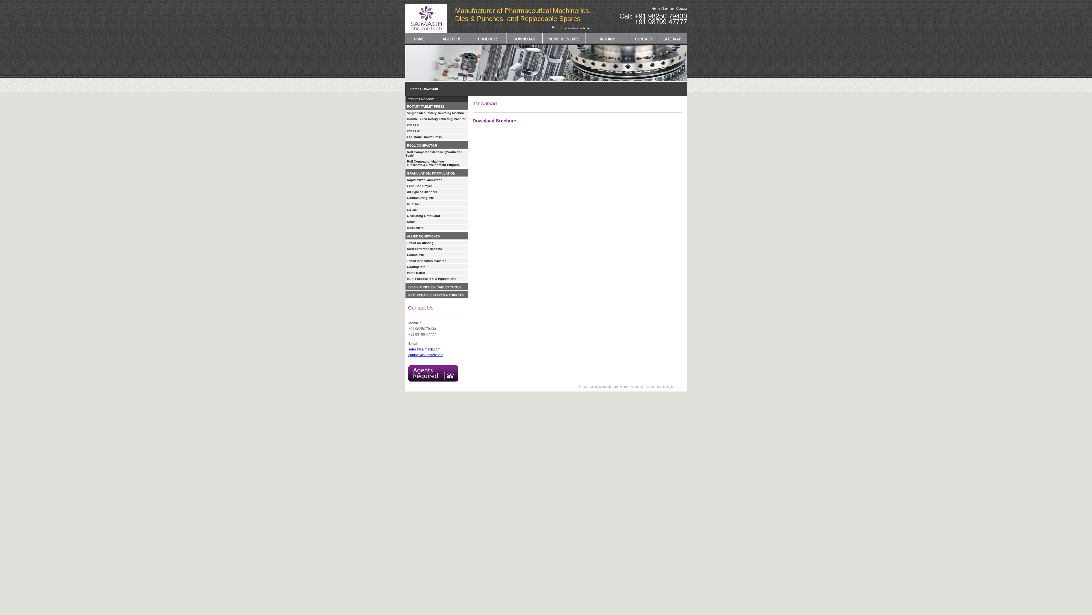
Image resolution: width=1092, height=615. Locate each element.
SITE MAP (672, 39)
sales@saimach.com (577, 28)
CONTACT (643, 39)
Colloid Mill (415, 255)
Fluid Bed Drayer (419, 186)
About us (637, 386)
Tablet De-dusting (420, 243)
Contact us (653, 386)
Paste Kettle (416, 272)
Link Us (668, 386)
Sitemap (668, 8)
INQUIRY (607, 39)
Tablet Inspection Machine (426, 261)
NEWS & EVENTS (564, 39)
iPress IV (413, 131)
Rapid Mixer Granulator (424, 180)
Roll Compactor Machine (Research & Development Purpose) (433, 163)
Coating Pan (416, 266)
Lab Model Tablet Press (424, 137)
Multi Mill (413, 204)
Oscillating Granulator (423, 216)
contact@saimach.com (425, 355)
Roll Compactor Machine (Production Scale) (434, 153)
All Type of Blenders (422, 192)
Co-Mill (412, 210)
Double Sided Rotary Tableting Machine (436, 119)
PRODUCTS (488, 39)
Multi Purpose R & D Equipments (431, 278)
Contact (681, 8)
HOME (419, 39)
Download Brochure (494, 120)
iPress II (413, 125)
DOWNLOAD (524, 39)
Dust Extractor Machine (424, 249)
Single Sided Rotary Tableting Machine (436, 113)
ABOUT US (452, 39)
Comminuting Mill (420, 198)
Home (656, 8)
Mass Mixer (415, 227)
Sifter (411, 222)
